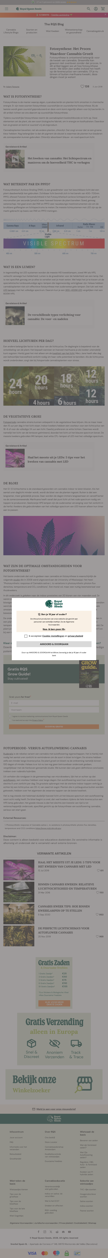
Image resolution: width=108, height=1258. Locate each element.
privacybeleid (75, 635)
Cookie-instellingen (53, 635)
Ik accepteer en (56, 635)
